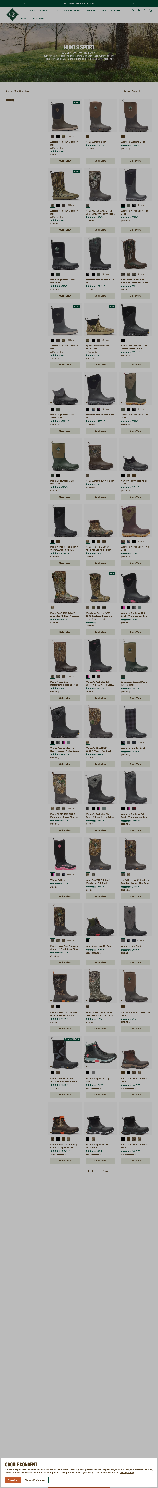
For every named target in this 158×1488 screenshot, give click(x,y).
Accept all (13, 1480)
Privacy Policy (127, 1473)
